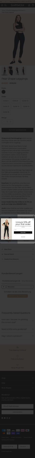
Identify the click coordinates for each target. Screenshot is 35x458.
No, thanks (23, 236)
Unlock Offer (23, 232)
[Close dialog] (33, 219)
